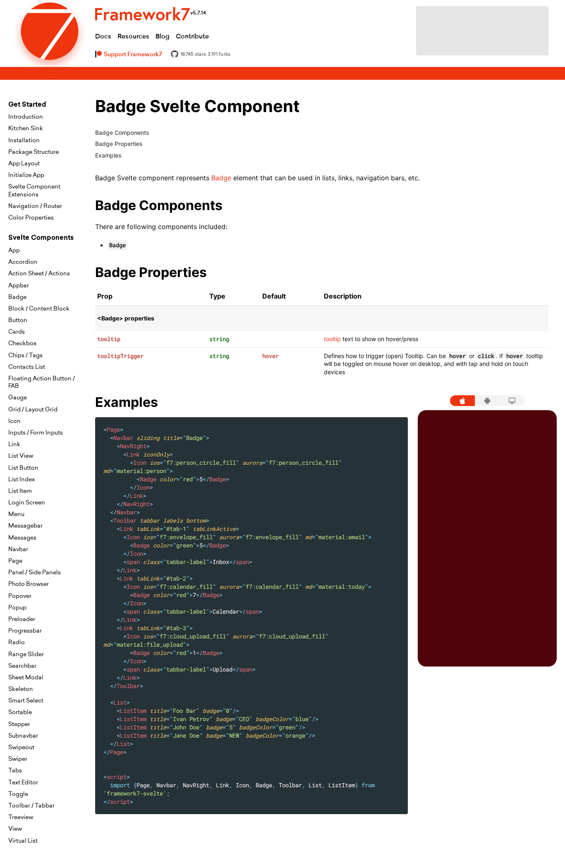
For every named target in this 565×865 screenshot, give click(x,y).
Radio (16, 642)
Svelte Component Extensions (34, 190)
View (15, 828)
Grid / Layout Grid (32, 409)
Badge (17, 297)
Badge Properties (119, 143)
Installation (24, 140)
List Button (23, 467)
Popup (17, 607)
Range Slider (26, 654)
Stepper (19, 724)
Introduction (25, 116)
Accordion (23, 261)
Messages (22, 537)
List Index (21, 479)
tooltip (332, 338)
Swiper (17, 758)
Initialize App (26, 175)
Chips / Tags (25, 355)
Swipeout (21, 747)
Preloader (21, 619)
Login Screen (26, 502)
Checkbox (22, 343)
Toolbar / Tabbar (31, 805)
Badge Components (122, 132)
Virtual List (23, 840)
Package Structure (33, 151)
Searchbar (22, 665)
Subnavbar (23, 735)
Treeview (20, 817)
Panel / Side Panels (34, 572)
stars (193, 54)
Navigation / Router (35, 206)
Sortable (20, 712)
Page (15, 560)
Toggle (18, 794)
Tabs (15, 770)
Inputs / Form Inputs (35, 432)
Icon (14, 421)
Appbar (18, 285)
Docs (103, 36)
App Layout (24, 163)
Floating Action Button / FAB (41, 382)
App (14, 250)
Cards (16, 331)
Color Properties (31, 217)
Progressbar (25, 630)
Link (14, 444)
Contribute (192, 36)
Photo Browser (28, 584)
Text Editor (23, 782)
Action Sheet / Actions (39, 273)
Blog (163, 36)
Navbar (18, 549)
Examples (108, 155)
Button (17, 320)
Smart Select (25, 700)
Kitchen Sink (25, 128)
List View (20, 455)
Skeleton (20, 689)
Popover (19, 596)
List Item (20, 491)
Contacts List (26, 366)
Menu (16, 514)
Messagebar (25, 525)
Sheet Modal (25, 677)
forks (219, 54)
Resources (133, 36)
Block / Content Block (38, 308)
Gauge (17, 397)
